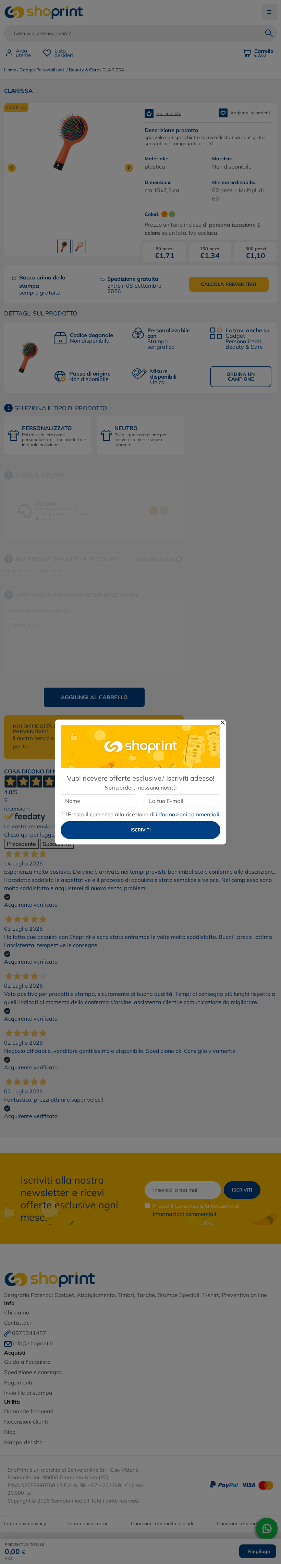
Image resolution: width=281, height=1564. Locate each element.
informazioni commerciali (187, 814)
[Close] (222, 723)
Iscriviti (141, 829)
